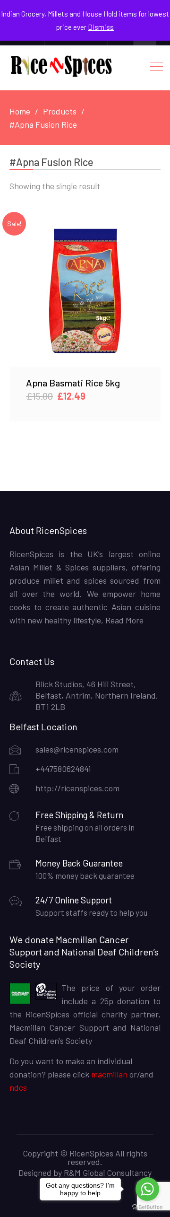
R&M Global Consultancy (108, 1172)
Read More (123, 620)
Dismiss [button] (101, 27)
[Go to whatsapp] (147, 1189)
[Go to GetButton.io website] (147, 1207)
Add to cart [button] (85, 290)
